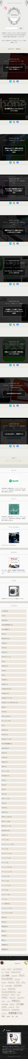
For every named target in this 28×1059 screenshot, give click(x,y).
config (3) (4, 643)
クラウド (4, 997)
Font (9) (4, 670)
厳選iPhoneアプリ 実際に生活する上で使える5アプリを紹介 (14, 231)
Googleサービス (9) (7, 698)
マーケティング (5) (7, 908)
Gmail (13, 387)
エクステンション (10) (7, 844)
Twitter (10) (4, 812)
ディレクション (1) (7, 871)
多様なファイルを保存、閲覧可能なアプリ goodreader (14, 352)
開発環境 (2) (5, 949)
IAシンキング (14, 975)
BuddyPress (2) (6, 638)
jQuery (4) (4, 752)
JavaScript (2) (5, 748)
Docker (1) (4, 652)
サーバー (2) (5, 862)
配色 (16, 1016)
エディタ (13, 994)
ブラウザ (4, 1007)
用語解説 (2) (5, 944)
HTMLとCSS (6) (6, 716)
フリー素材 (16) (6, 903)
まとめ (19, 992)
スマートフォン (21, 997)
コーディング (12, 997)
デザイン (16, 1001)
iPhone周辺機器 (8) (7, 743)
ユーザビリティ (15, 1009)
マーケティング (5, 1009)
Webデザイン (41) (6, 826)
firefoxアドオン (17, 969)
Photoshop (11, 982)
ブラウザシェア (11, 1007)
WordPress (11, 989)
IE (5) (3, 725)
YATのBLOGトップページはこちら (10, 1052)
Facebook (16, 3)
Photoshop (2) (5, 775)
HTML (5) (4, 711)
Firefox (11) (5, 666)
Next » (20, 460)
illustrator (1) (5, 730)
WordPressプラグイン (9, 992)
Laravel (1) (4, 757)
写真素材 (8, 1016)
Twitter (23, 982)
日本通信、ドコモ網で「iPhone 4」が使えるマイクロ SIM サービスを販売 (14, 311)
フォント (12, 1004)
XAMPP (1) (4, 835)
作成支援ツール (15, 1013)
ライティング (4, 1013)
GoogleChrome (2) (6, 688)
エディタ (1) (5, 848)
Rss (21, 3)
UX (2, 985)
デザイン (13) (5, 880)
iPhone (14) (5, 734)
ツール (8, 1001)
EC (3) (3, 661)
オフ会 (18, 994)
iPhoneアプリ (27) (6, 739)
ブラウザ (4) (5, 890)
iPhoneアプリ (13, 61)
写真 (3, 1016)
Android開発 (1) (6, 629)
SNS (22, 61)
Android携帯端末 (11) (7, 625)
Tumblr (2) (4, 807)
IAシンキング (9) (6, 720)
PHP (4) (4, 780)
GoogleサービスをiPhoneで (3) (10, 702)
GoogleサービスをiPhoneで (16, 385)
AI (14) (3, 615)
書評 (13, 1016)
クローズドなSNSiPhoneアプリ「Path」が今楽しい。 (14, 68)
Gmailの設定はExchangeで (14, 393)
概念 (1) (4, 940)
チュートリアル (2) (7, 867)
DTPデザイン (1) (6, 656)
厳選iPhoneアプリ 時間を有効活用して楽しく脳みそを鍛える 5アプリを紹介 (14, 150)
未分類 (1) (4, 935)
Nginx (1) (4, 766)
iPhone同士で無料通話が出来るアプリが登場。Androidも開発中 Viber (14, 190)
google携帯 (5, 975)
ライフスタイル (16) (7, 912)
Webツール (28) (6, 821)
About (9, 3)
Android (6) (4, 620)
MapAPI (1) (5, 762)
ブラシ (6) (4, 899)
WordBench (4, 989)
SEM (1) (4, 789)
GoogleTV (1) (5, 693)
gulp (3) (4, 707)
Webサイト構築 (8, 985)
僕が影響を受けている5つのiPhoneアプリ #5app (14, 109)
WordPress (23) (6, 830)
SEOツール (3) (5, 798)
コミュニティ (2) (6, 858)
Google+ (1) (5, 684)
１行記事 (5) (5, 611)
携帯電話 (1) (5, 926)
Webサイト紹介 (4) (7, 816)
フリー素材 (20, 1004)
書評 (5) (4, 931)
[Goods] (14, 591)
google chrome (16, 972)
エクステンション (5, 994)
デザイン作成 (4, 1004)
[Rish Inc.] (14, 481)
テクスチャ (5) (5, 876)
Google (7, 972)
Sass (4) (4, 785)
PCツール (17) (5, 771)
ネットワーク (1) (6, 885)
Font (2, 972)
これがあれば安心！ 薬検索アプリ (14, 434)
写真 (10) (4, 922)
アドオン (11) (5, 839)
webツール (17, 985)
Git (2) (3, 675)
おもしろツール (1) (7, 853)
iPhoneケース (17, 979)
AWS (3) (4, 634)
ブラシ (17, 1007)
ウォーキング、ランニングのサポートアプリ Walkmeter (14, 271)
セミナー (3, 1001)
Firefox (9, 969)
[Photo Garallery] (14, 537)
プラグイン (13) (6, 894)
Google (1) (4, 679)
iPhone (13, 303)
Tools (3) (4, 803)
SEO (17, 982)
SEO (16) (4, 794)
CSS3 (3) (4, 647)
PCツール (4, 982)
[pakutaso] (14, 562)
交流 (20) (4, 917)
